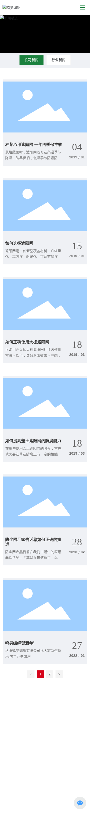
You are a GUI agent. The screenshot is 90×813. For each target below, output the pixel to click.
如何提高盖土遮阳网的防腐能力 (33, 440)
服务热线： (11, 700)
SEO (14, 771)
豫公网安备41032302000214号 (48, 778)
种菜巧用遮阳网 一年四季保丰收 (33, 144)
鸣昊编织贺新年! (19, 643)
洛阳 (6, 771)
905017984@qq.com (29, 739)
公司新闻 (31, 60)
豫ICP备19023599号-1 (42, 783)
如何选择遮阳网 (19, 243)
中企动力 (77, 766)
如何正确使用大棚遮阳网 (27, 342)
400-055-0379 (23, 709)
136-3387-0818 (25, 732)
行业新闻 (59, 60)
